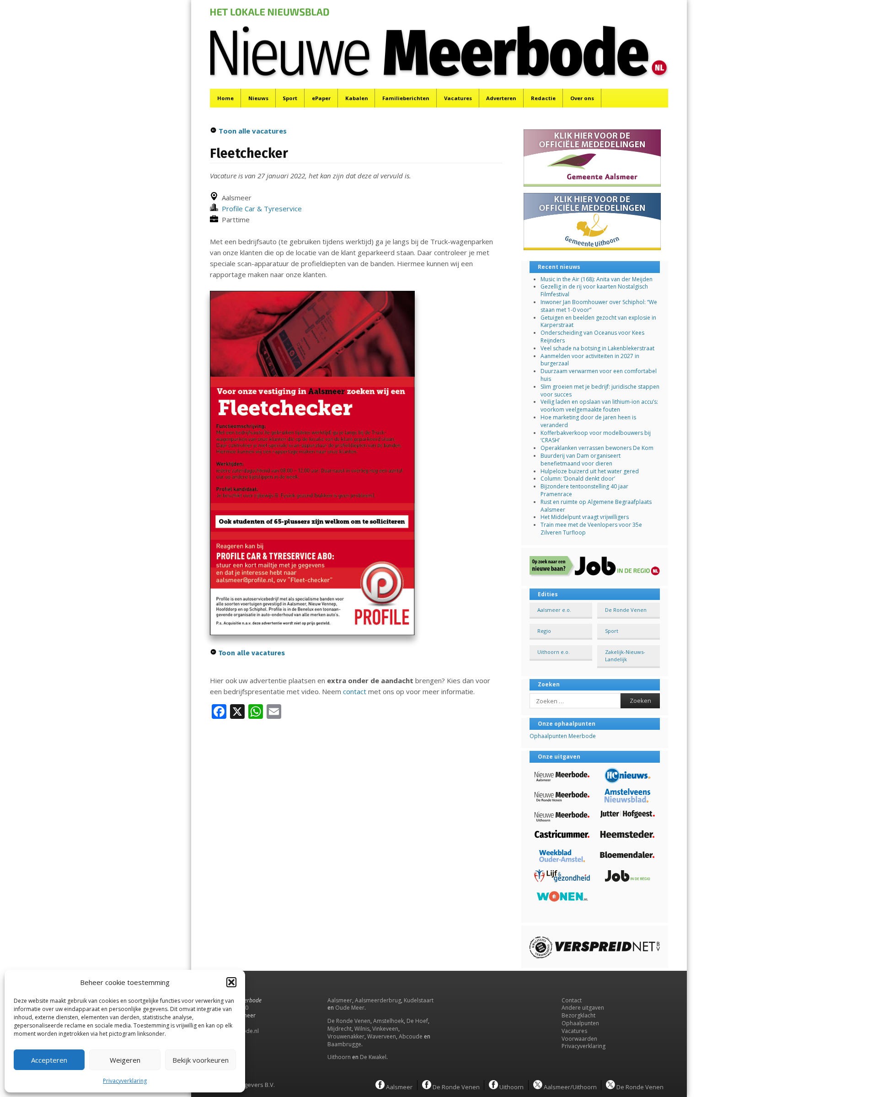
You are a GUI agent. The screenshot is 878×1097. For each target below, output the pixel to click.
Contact (572, 1000)
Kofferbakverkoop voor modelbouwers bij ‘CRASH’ (596, 436)
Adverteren (501, 98)
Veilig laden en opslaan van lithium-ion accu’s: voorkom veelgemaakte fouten (599, 405)
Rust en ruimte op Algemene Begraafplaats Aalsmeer (596, 506)
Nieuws (258, 98)
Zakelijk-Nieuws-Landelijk (625, 655)
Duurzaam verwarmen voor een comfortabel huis (599, 375)
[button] (231, 982)
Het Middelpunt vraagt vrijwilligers (585, 517)
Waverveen (381, 1036)
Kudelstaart (419, 1000)
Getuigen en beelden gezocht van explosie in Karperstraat (598, 321)
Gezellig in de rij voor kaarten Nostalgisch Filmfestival (594, 290)
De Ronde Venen (626, 609)
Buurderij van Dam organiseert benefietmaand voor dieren (581, 459)
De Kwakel (373, 1057)
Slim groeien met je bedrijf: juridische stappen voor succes (600, 390)
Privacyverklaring (125, 1081)
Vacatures (458, 98)
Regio (544, 630)
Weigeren (125, 1060)
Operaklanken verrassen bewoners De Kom (597, 448)
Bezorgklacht (578, 1015)
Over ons (582, 98)
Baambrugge (344, 1044)
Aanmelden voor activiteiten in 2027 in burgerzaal (590, 360)
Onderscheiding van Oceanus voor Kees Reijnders (592, 336)
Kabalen (356, 98)
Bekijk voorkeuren (200, 1060)
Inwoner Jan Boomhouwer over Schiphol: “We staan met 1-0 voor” (599, 306)
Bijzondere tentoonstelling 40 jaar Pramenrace (584, 490)
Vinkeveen (385, 1029)
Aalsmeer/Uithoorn (569, 1086)
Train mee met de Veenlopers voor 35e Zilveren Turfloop (591, 528)
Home (225, 98)
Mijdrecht (339, 1029)
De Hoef (417, 1021)
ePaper (321, 98)
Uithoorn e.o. (553, 651)
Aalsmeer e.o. (554, 609)
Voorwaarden (579, 1039)
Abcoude (411, 1036)
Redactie (543, 98)
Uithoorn (339, 1057)
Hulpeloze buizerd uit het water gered (590, 471)
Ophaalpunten (580, 1023)
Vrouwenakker (345, 1036)
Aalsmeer (339, 1000)
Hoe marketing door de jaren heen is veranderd (588, 421)
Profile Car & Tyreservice (260, 208)
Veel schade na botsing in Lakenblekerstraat (597, 348)
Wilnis (361, 1029)
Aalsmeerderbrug (378, 1000)
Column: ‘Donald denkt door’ (578, 478)
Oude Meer (349, 1007)
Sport (290, 98)
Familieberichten (405, 98)
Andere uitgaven (583, 1007)
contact (354, 691)
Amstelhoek (388, 1021)
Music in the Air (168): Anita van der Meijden (597, 279)
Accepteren (49, 1060)
